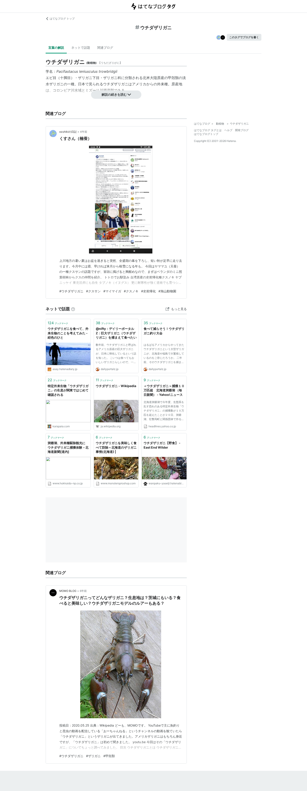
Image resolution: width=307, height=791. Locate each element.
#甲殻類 (109, 756)
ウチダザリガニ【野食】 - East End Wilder (162, 445)
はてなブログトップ (206, 134)
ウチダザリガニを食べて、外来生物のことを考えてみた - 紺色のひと (68, 333)
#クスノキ (131, 291)
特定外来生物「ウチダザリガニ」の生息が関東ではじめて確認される (68, 390)
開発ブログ (242, 130)
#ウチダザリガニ (71, 291)
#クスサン (93, 291)
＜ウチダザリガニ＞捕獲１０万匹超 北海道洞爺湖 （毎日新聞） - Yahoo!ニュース (164, 390)
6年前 (83, 591)
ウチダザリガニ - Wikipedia (116, 386)
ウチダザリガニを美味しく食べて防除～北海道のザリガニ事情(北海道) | (116, 447)
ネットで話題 (80, 47)
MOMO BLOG (67, 591)
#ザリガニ (93, 756)
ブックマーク (58, 323)
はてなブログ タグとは (208, 130)
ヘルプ (228, 130)
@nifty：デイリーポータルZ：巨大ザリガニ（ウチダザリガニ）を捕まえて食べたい (116, 333)
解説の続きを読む (114, 94)
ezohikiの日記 (68, 131)
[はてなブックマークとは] (73, 308)
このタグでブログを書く (244, 37)
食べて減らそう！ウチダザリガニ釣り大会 (164, 331)
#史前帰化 (148, 291)
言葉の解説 (56, 47)
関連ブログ (105, 47)
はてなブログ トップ (62, 18)
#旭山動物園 (167, 291)
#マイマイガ (112, 291)
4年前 (83, 131)
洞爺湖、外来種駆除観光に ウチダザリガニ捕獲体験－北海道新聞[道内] (68, 447)
